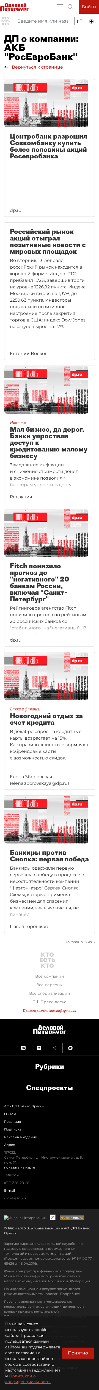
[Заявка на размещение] (92, 21)
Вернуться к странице (37, 67)
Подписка (12, 1129)
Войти (89, 6)
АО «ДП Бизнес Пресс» (24, 1106)
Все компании (49, 976)
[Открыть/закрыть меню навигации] (60, 7)
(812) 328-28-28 (16, 1183)
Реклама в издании (20, 1137)
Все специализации (49, 993)
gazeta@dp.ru (15, 1198)
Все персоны (49, 984)
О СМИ (10, 1114)
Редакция (12, 1121)
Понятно (78, 1353)
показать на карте (19, 1167)
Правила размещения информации (49, 1010)
